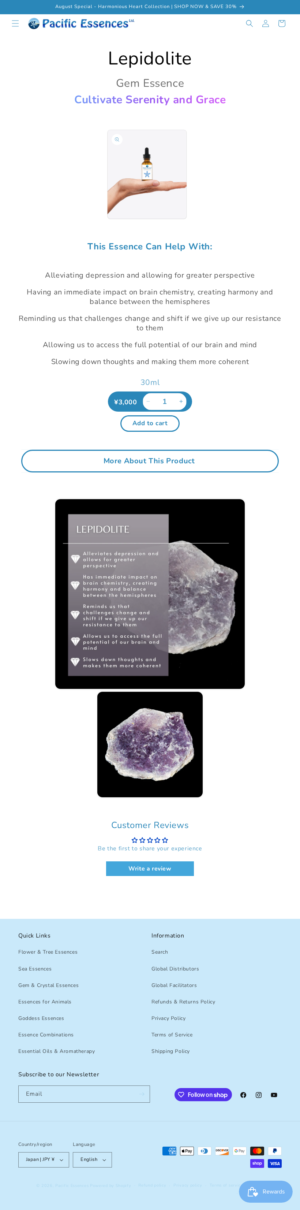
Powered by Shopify (110, 1185)
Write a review (149, 869)
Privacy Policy (168, 1018)
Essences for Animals (45, 1001)
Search (159, 952)
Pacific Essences (72, 1185)
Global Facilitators (174, 985)
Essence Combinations (46, 1034)
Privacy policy (187, 1185)
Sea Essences (35, 968)
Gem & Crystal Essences (48, 985)
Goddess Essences (41, 1018)
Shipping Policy (170, 1051)
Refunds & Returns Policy (183, 1001)
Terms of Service (172, 1034)
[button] (15, 23)
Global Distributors (175, 968)
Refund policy (152, 1185)
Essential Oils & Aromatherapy (56, 1051)
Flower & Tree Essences (48, 952)
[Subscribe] (142, 1094)
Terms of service (226, 1185)
